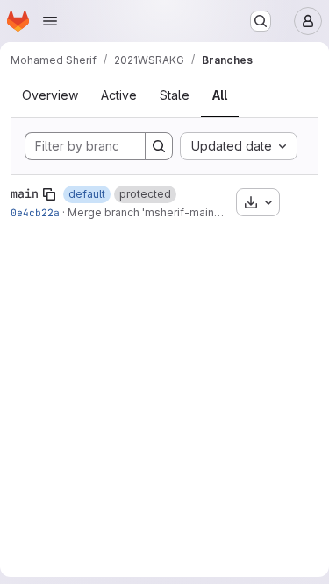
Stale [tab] (175, 95)
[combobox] (238, 146)
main (25, 193)
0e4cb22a (35, 212)
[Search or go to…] (260, 21)
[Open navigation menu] (50, 21)
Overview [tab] (50, 95)
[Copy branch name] (49, 194)
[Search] (159, 146)
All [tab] (219, 95)
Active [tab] (119, 95)
